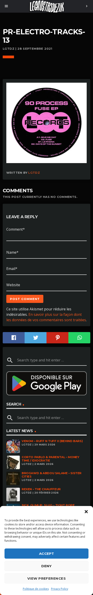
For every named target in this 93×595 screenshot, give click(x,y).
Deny (46, 566)
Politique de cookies (36, 589)
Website (13, 284)
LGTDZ (34, 172)
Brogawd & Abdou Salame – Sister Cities (51, 474)
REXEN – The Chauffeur (41, 489)
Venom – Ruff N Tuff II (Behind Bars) (52, 441)
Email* (11, 268)
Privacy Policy (59, 589)
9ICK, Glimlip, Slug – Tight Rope (48, 505)
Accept (46, 553)
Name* (12, 252)
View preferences (46, 578)
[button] (86, 511)
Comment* (15, 229)
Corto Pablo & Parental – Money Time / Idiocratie (50, 458)
